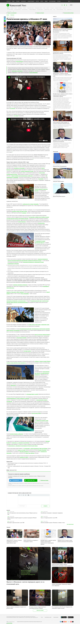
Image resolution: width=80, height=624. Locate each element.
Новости (8, 1)
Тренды (17, 1)
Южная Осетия (69, 9)
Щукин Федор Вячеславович (59, 196)
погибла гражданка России (27, 171)
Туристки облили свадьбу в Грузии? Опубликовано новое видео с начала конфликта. (62, 565)
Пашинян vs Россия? (40, 12)
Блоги (41, 1)
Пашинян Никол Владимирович (60, 166)
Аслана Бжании (19, 61)
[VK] (5, 17)
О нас (42, 617)
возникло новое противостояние (19, 211)
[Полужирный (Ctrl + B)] (19, 495)
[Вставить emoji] (28, 495)
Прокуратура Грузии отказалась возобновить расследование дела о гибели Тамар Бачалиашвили (62, 31)
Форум (37, 1)
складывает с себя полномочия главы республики (35, 448)
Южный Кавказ (9, 11)
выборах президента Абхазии (20, 284)
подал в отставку (22, 450)
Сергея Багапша (22, 221)
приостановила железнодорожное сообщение (22, 175)
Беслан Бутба (41, 223)
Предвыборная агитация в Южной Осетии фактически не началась (62, 52)
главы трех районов (29, 453)
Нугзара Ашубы (27, 351)
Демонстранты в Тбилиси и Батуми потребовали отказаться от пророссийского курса (62, 75)
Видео (46, 1)
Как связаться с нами (48, 617)
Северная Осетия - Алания (48, 9)
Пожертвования (55, 617)
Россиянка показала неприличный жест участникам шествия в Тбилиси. (37, 607)
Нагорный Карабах (25, 9)
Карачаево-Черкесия (10, 9)
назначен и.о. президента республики (20, 442)
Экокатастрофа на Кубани (68, 12)
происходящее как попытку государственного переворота (42, 373)
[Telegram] (5, 19)
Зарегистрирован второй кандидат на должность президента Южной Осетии (61, 123)
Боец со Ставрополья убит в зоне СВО (49, 517)
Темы (13, 1)
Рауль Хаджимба (25, 293)
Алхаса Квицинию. (33, 72)
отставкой (16, 115)
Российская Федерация (32, 9)
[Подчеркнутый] (23, 495)
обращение (13, 385)
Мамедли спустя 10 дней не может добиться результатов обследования (62, 141)
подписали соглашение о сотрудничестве (16, 300)
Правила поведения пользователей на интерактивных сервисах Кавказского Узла (29, 621)
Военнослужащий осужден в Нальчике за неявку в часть (53, 522)
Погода (58, 1)
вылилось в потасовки (19, 168)
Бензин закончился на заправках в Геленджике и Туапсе (31, 541)
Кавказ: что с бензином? (12, 12)
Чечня (65, 9)
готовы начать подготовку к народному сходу (38, 324)
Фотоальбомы (52, 1)
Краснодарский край (17, 9)
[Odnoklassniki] (5, 26)
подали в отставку (24, 457)
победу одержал (20, 292)
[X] (5, 25)
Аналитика (23, 1)
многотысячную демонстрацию (42, 334)
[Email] (5, 30)
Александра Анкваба (21, 337)
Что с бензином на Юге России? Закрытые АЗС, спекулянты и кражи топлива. (62, 607)
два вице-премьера (24, 451)
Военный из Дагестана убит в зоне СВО (15, 522)
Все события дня (70, 524)
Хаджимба (40, 178)
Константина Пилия (36, 413)
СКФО (54, 9)
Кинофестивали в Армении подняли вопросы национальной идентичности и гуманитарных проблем (62, 95)
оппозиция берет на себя (32, 394)
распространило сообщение (16, 434)
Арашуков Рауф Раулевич (58, 181)
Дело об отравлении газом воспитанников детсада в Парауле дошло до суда (22, 513)
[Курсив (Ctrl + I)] (21, 495)
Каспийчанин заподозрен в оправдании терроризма (52, 513)
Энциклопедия (31, 1)
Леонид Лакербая (42, 450)
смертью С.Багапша (11, 292)
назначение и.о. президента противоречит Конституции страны (23, 445)
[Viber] (5, 23)
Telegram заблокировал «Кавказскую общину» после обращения (61, 585)
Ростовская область (40, 9)
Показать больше (40, 610)
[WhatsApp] (5, 21)
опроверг (24, 212)
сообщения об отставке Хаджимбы (31, 204)
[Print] (5, 32)
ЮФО (13, 11)
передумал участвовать (17, 71)
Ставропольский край (59, 9)
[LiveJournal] (5, 28)
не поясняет (12, 108)
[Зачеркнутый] (25, 495)
